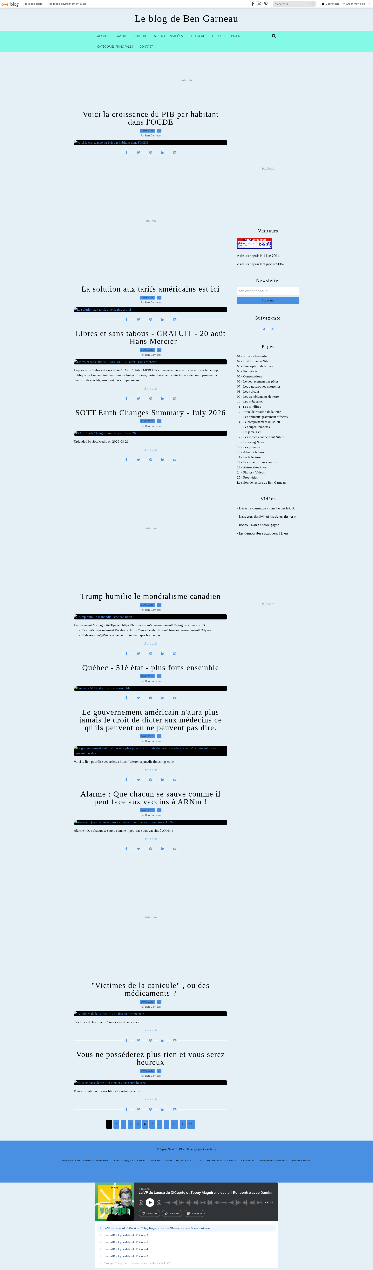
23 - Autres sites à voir (252, 467)
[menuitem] (103, 36)
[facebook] (252, 4)
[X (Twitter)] (259, 4)
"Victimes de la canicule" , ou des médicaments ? (151, 989)
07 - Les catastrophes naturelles (259, 386)
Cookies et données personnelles (273, 1160)
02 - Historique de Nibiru (254, 361)
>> (191, 1124)
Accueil (103, 36)
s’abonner (152, 1213)
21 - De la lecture (249, 457)
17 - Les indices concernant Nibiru (261, 437)
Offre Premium (247, 1160)
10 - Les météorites (250, 402)
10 (174, 1124)
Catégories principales (115, 46)
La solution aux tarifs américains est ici (150, 289)
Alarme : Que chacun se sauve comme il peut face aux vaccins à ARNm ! (150, 798)
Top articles (155, 1160)
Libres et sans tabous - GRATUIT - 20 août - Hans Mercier (151, 337)
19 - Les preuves (248, 447)
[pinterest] (265, 4)
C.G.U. (199, 1160)
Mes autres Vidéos (168, 36)
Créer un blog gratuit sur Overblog (130, 1160)
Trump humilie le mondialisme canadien (150, 596)
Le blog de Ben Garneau (186, 18)
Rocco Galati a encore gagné (259, 525)
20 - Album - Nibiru (250, 452)
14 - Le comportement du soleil (258, 422)
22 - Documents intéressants (256, 462)
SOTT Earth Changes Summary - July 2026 (150, 412)
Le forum (196, 36)
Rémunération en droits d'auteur (221, 1160)
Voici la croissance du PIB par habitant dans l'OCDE (151, 118)
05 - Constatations (249, 376)
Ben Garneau (83, 1160)
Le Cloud (218, 36)
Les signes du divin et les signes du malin (267, 516)
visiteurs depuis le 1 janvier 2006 (260, 264)
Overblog (209, 1149)
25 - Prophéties (247, 477)
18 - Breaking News (250, 442)
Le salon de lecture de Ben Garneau (261, 482)
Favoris (121, 36)
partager (174, 1213)
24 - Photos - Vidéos (251, 472)
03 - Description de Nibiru (255, 366)
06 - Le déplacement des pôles (258, 381)
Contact (146, 46)
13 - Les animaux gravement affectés (262, 417)
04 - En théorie (247, 371)
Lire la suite (151, 388)
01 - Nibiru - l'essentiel (252, 356)
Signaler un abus (184, 1160)
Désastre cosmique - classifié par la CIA (267, 508)
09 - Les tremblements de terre (258, 396)
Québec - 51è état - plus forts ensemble (150, 667)
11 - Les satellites (249, 407)
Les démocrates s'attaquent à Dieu (263, 533)
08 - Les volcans (248, 391)
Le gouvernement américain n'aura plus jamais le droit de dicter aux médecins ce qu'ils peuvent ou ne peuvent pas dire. (150, 720)
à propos (197, 1213)
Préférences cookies (301, 1160)
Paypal (236, 36)
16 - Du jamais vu (249, 432)
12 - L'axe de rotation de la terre (259, 412)
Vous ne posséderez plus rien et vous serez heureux (150, 1058)
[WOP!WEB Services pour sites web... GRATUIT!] (254, 247)
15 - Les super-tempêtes (253, 427)
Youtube (140, 36)
